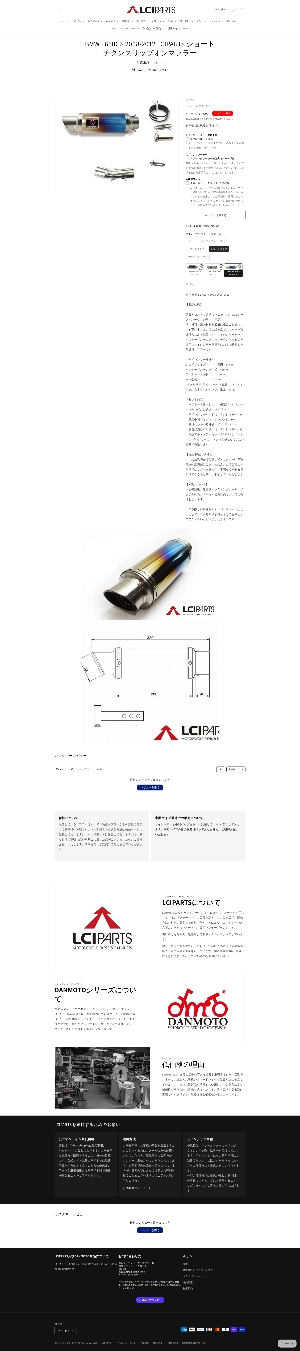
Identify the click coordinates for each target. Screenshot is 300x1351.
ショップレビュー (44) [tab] (89, 769)
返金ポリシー (108, 1343)
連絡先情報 (173, 1343)
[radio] (190, 241)
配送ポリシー (159, 1343)
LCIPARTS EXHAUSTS (71, 1343)
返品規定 (188, 1282)
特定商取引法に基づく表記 (198, 1270)
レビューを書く (150, 787)
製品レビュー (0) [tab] (65, 769)
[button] (58, 9)
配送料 (193, 118)
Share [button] (193, 284)
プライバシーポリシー (195, 1276)
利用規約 (188, 1288)
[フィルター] (220, 769)
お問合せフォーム (134, 1188)
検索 (185, 1264)
